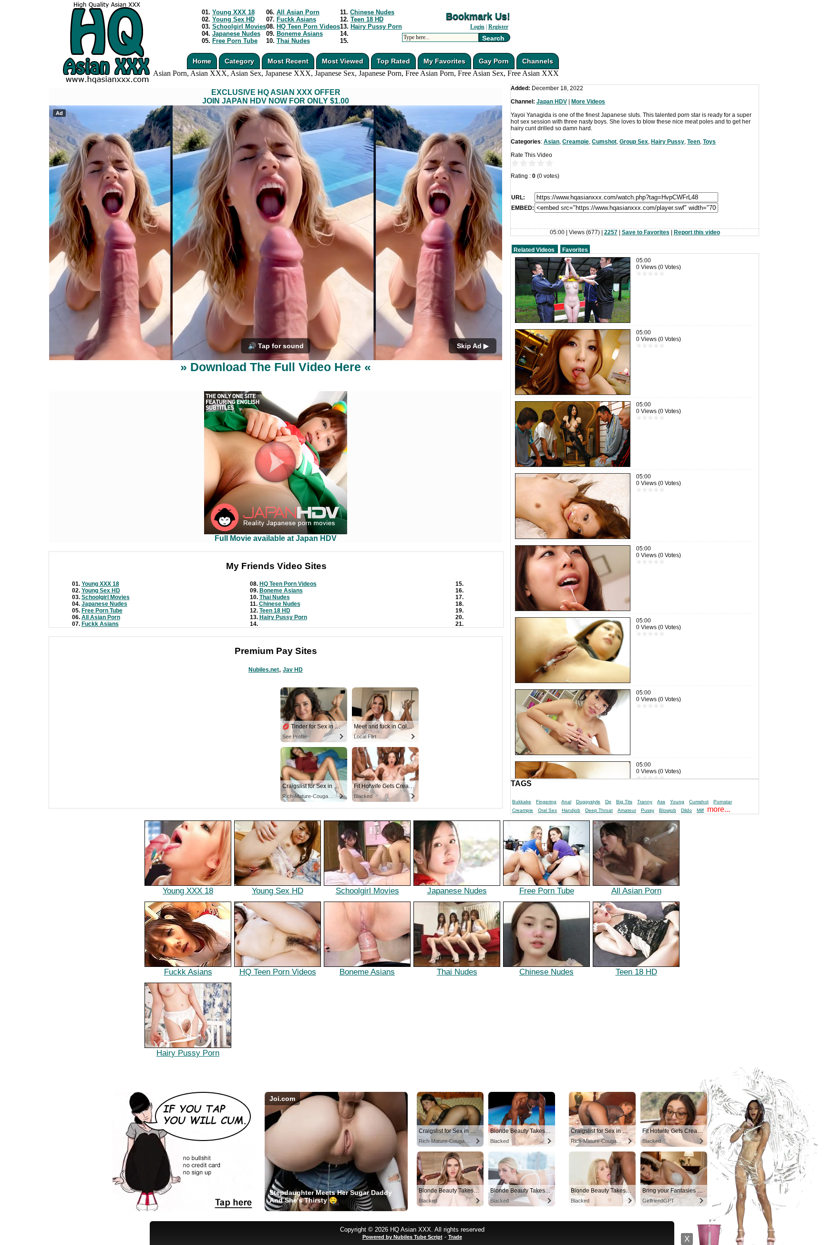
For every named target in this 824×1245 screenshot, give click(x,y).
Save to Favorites (646, 232)
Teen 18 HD (366, 19)
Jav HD (293, 669)
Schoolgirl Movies (239, 26)
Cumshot (604, 141)
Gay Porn (494, 61)
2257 (611, 232)
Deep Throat (599, 810)
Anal (566, 801)
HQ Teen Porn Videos (308, 26)
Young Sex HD (233, 19)
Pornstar (722, 801)
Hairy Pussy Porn (376, 26)
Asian (551, 141)
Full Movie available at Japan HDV (276, 538)
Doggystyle (588, 801)
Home (202, 61)
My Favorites (444, 61)
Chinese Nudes (372, 12)
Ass (661, 801)
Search (493, 38)
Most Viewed (342, 61)
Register (498, 26)
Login (477, 26)
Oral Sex (547, 810)
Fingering (546, 801)
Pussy (647, 810)
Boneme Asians (300, 33)
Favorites (575, 250)
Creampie (575, 141)
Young (677, 801)
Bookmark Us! (478, 16)
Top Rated (393, 61)
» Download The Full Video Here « (275, 367)
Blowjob (667, 810)
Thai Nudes (293, 40)
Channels (537, 61)
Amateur (627, 810)
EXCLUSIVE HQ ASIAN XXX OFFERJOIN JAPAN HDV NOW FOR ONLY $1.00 (275, 96)
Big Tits (624, 801)
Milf (700, 810)
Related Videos (534, 250)
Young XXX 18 (233, 12)
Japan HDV (551, 101)
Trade (455, 1237)
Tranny (644, 801)
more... (718, 809)
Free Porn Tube (235, 40)
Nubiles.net (263, 669)
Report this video (697, 232)
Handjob (571, 810)
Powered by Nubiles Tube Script (402, 1237)
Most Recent (288, 61)
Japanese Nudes (236, 33)
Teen (693, 141)
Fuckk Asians (296, 19)
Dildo (686, 810)
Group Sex (633, 141)
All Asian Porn (298, 12)
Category (239, 61)
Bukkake (521, 801)
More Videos (588, 101)
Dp (608, 801)
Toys (709, 141)
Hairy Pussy (667, 141)
